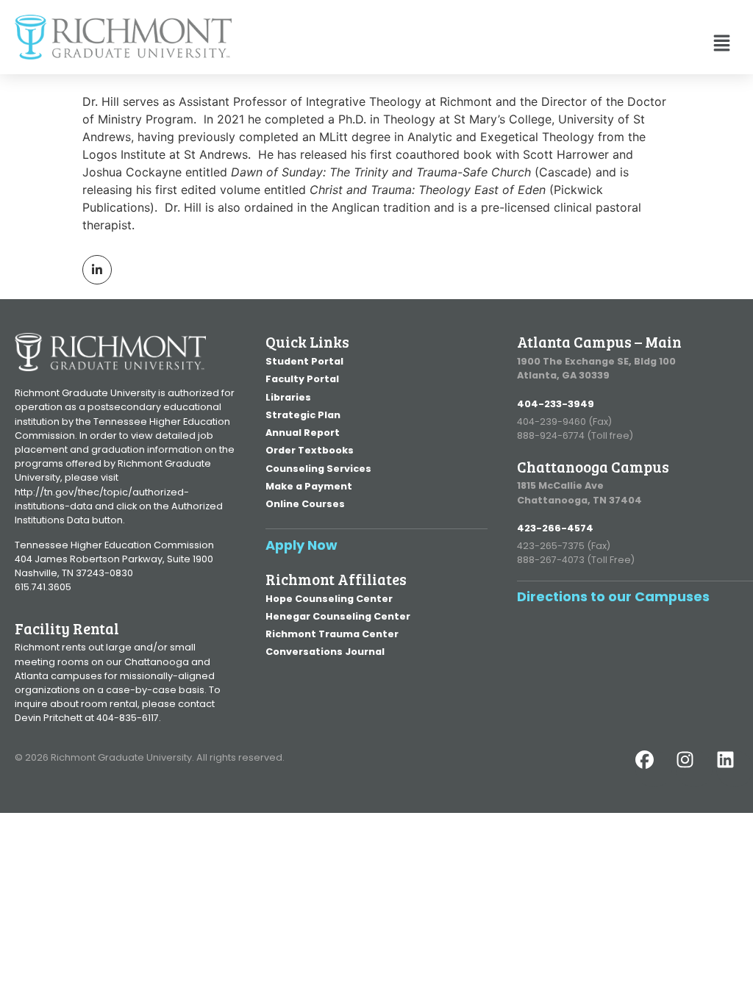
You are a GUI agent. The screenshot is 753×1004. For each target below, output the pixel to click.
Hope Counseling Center (329, 598)
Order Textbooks (309, 450)
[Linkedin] (734, 768)
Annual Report (302, 432)
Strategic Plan (302, 415)
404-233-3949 (555, 404)
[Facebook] (653, 768)
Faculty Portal (302, 379)
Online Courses (305, 504)
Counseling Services (318, 468)
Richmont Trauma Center (332, 634)
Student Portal (304, 361)
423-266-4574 (555, 528)
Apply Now (301, 545)
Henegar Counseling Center (337, 616)
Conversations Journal (325, 651)
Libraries (288, 397)
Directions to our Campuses (613, 596)
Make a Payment (308, 486)
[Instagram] (694, 768)
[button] (485, 44)
